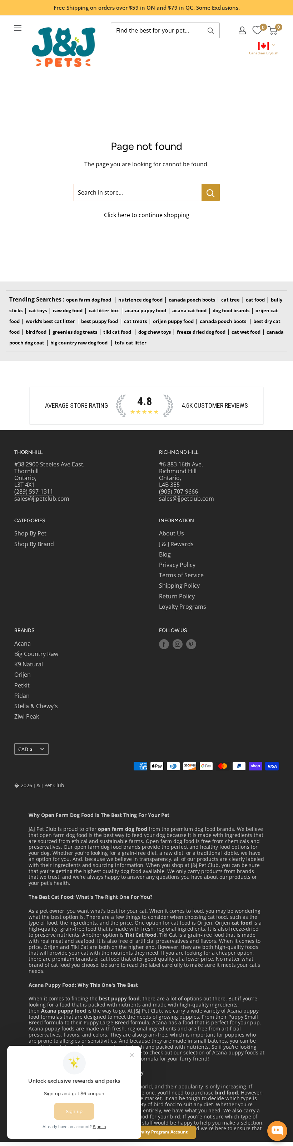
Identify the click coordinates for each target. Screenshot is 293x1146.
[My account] (242, 30)
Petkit (22, 685)
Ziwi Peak (26, 716)
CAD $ (25, 749)
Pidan (22, 696)
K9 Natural (28, 664)
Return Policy (177, 596)
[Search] (211, 30)
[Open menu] (17, 28)
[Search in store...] (211, 192)
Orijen (22, 675)
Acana (22, 643)
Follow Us (173, 630)
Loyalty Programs (182, 607)
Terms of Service (181, 575)
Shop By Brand (34, 544)
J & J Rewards (176, 544)
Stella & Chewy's (36, 706)
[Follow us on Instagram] (178, 644)
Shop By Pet (30, 533)
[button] (263, 49)
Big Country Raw (36, 654)
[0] (257, 30)
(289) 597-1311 (33, 491)
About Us (171, 533)
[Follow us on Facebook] (164, 644)
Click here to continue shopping (146, 215)
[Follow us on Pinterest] (191, 644)
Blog (165, 554)
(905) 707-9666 (178, 491)
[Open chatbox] (277, 1131)
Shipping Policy (179, 585)
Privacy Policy (177, 565)
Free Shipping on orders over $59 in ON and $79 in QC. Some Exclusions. (147, 7)
